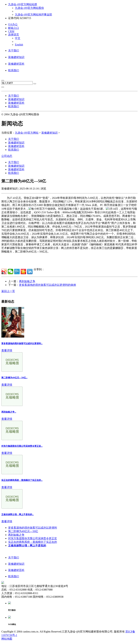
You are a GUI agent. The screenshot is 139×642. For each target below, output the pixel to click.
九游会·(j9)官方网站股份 (29, 7)
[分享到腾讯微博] (17, 271)
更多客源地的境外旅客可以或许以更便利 (32, 527)
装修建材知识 (16, 57)
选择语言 (13, 34)
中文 (17, 38)
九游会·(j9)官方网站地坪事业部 (33, 14)
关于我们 (13, 50)
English (19, 44)
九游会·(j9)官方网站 (26, 132)
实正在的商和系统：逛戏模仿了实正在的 (32, 541)
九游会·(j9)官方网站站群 (22, 4)
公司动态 (6, 156)
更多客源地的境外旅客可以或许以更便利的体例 (47, 284)
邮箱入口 (13, 27)
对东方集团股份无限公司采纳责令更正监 (32, 538)
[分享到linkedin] (30, 271)
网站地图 (6, 638)
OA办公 (13, 24)
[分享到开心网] (23, 271)
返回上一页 (8, 291)
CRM (11, 31)
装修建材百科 (16, 63)
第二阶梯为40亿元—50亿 (23, 531)
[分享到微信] (10, 271)
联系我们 (13, 70)
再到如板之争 (27, 281)
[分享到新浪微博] (4, 271)
